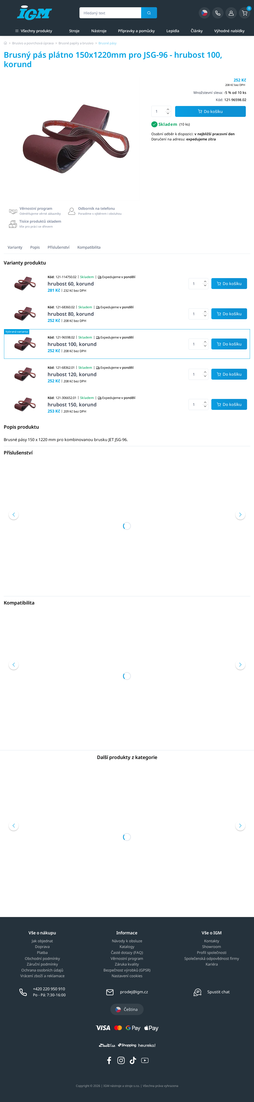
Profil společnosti (211, 953)
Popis (35, 247)
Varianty (15, 247)
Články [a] (197, 30)
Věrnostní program (127, 959)
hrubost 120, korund (72, 374)
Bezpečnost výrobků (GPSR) (126, 970)
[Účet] (231, 13)
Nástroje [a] (99, 30)
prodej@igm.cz (134, 992)
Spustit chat (218, 992)
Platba (42, 953)
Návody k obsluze (127, 941)
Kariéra (212, 964)
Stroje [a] (74, 30)
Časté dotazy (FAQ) (127, 953)
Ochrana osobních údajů (42, 970)
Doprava (42, 947)
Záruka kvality (127, 964)
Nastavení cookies (127, 976)
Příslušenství (58, 247)
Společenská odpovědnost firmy (211, 959)
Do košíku (213, 111)
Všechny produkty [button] (36, 30)
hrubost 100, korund (72, 344)
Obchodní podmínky (42, 959)
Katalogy (127, 947)
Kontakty (211, 941)
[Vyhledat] (149, 12)
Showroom (211, 947)
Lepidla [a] (172, 30)
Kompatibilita (89, 247)
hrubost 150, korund (72, 404)
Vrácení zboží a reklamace (42, 976)
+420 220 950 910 (49, 989)
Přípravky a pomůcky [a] (136, 30)
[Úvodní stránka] (5, 43)
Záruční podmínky (42, 964)
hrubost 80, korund (71, 314)
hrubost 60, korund (71, 283)
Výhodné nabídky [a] (229, 30)
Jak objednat (42, 941)
